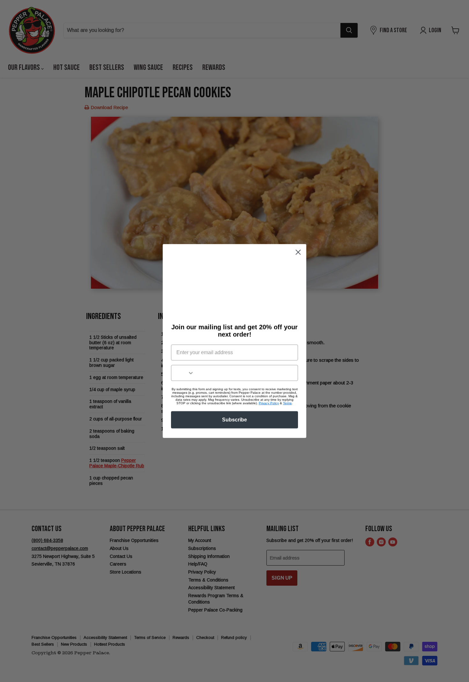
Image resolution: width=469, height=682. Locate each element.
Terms (287, 403)
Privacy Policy (269, 403)
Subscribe (234, 419)
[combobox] (182, 373)
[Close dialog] (298, 252)
